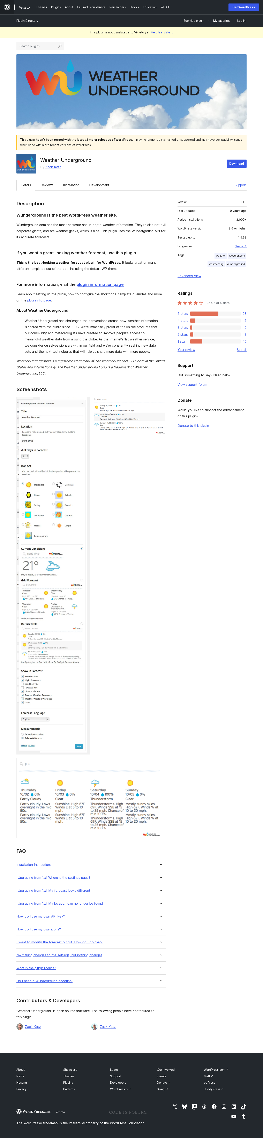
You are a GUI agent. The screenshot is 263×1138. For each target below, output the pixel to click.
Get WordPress (243, 7)
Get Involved (166, 1069)
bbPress (211, 1082)
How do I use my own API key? (40, 916)
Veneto (60, 1112)
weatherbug (216, 264)
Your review (186, 350)
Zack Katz (53, 167)
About (20, 1069)
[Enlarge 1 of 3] (84, 402)
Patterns (69, 1089)
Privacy (21, 1089)
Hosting (21, 1082)
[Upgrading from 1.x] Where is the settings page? (53, 878)
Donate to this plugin (193, 425)
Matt (208, 1076)
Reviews (47, 185)
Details (26, 185)
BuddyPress (214, 1089)
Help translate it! (162, 32)
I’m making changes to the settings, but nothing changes (59, 955)
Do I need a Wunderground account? (44, 981)
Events (161, 1076)
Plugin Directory (27, 20)
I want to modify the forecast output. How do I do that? (59, 942)
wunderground (236, 264)
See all (242, 350)
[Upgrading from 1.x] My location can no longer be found (59, 903)
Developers (118, 1082)
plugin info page (39, 300)
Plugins (68, 1082)
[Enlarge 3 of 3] (160, 763)
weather (221, 255)
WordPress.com (216, 1069)
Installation (71, 185)
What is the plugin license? (36, 968)
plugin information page (100, 284)
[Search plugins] (60, 46)
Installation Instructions (34, 865)
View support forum (192, 384)
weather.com (237, 255)
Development (99, 185)
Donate (164, 1082)
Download (236, 163)
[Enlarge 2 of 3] (160, 402)
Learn (114, 1069)
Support (241, 185)
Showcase (70, 1069)
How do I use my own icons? (38, 929)
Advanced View (189, 276)
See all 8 (241, 246)
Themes (68, 1076)
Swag (162, 1089)
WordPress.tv (121, 1089)
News (20, 1076)
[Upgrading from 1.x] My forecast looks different (53, 891)
